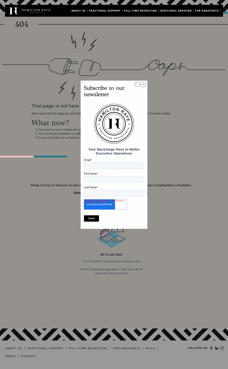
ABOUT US (78, 11)
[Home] (30, 11)
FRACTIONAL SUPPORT (105, 11)
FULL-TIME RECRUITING (140, 11)
